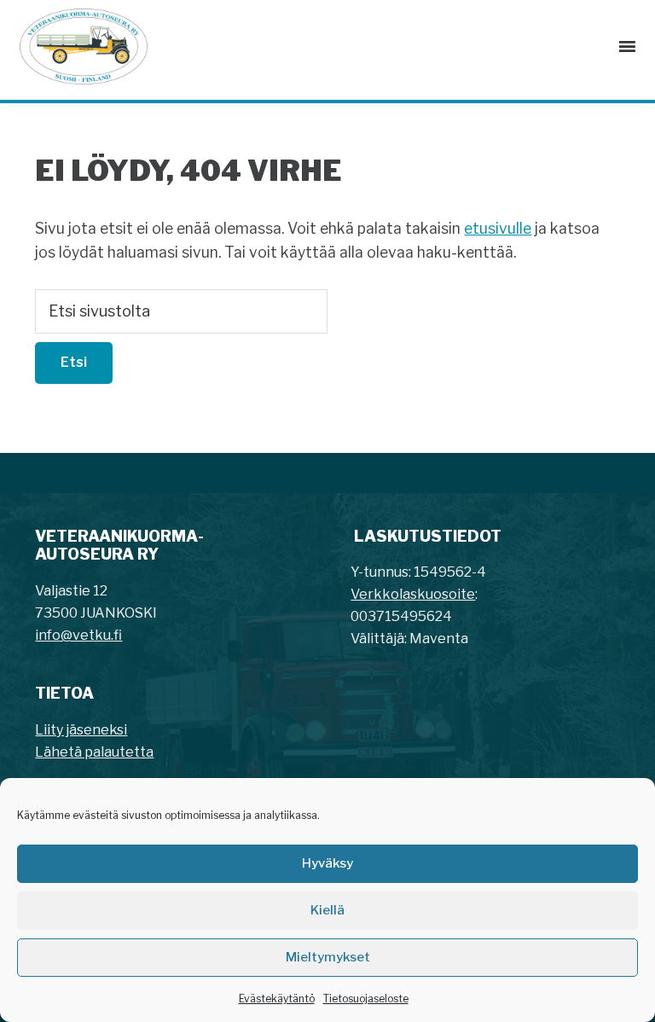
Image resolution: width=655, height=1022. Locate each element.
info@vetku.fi (78, 635)
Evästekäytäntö (277, 998)
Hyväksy (327, 863)
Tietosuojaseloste (366, 998)
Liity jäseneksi (81, 730)
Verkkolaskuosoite (413, 594)
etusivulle (497, 228)
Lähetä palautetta (94, 752)
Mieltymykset (328, 957)
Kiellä (327, 910)
